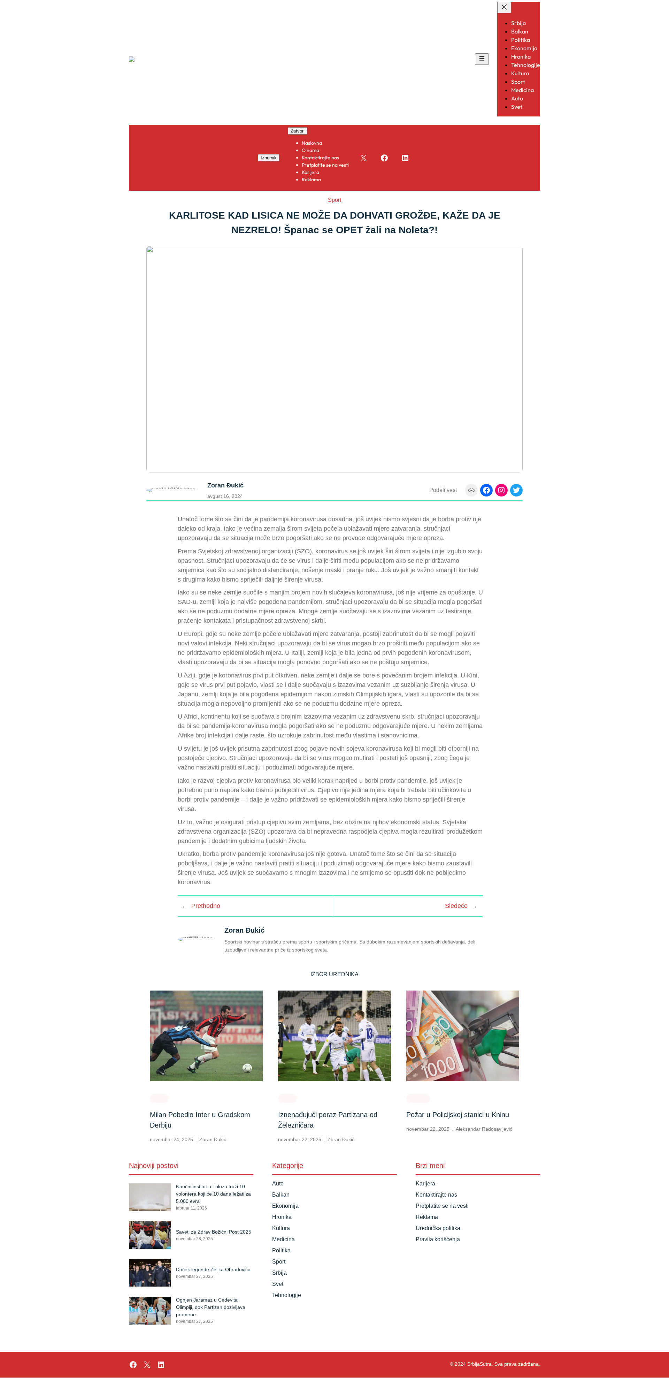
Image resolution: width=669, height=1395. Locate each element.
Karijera (425, 1183)
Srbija (279, 1273)
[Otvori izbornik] (482, 59)
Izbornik (269, 157)
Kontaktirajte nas (436, 1195)
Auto (278, 1183)
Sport (334, 200)
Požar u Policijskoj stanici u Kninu (457, 1115)
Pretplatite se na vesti (442, 1206)
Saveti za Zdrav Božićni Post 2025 (213, 1232)
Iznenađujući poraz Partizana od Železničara (327, 1120)
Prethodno (205, 905)
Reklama (427, 1217)
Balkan (281, 1195)
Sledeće (456, 905)
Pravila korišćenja (438, 1239)
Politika (281, 1250)
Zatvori (298, 131)
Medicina (283, 1239)
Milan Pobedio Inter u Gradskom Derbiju (200, 1120)
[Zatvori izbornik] (504, 7)
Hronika (418, 1098)
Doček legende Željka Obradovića (213, 1269)
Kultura (281, 1228)
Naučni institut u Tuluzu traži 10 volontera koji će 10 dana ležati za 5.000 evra (213, 1194)
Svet (277, 1284)
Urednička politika (438, 1228)
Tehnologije (286, 1295)
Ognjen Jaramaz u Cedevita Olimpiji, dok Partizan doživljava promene (210, 1307)
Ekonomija (285, 1206)
